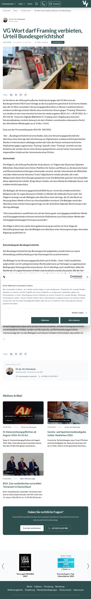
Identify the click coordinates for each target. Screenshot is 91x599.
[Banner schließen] (87, 277)
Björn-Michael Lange (27, 479)
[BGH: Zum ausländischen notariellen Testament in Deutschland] (23, 464)
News (29, 4)
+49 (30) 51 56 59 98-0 (49, 376)
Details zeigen (78, 313)
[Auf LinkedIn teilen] (11, 95)
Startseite (6, 11)
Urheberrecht (26, 11)
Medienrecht (11, 416)
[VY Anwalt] (85, 4)
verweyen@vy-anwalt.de (27, 376)
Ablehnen (45, 320)
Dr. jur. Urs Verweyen (17, 19)
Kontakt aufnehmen (32, 528)
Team (20, 4)
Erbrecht (9, 472)
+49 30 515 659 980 (59, 528)
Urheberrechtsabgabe (59, 420)
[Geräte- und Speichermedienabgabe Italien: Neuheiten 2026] (67, 412)
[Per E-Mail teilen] (21, 95)
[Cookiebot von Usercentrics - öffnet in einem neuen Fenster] (71, 277)
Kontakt (56, 4)
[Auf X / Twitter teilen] (16, 95)
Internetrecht (26, 416)
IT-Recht (9, 420)
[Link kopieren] (25, 95)
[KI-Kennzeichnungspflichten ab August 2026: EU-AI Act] (23, 412)
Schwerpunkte (8, 4)
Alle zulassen (74, 320)
